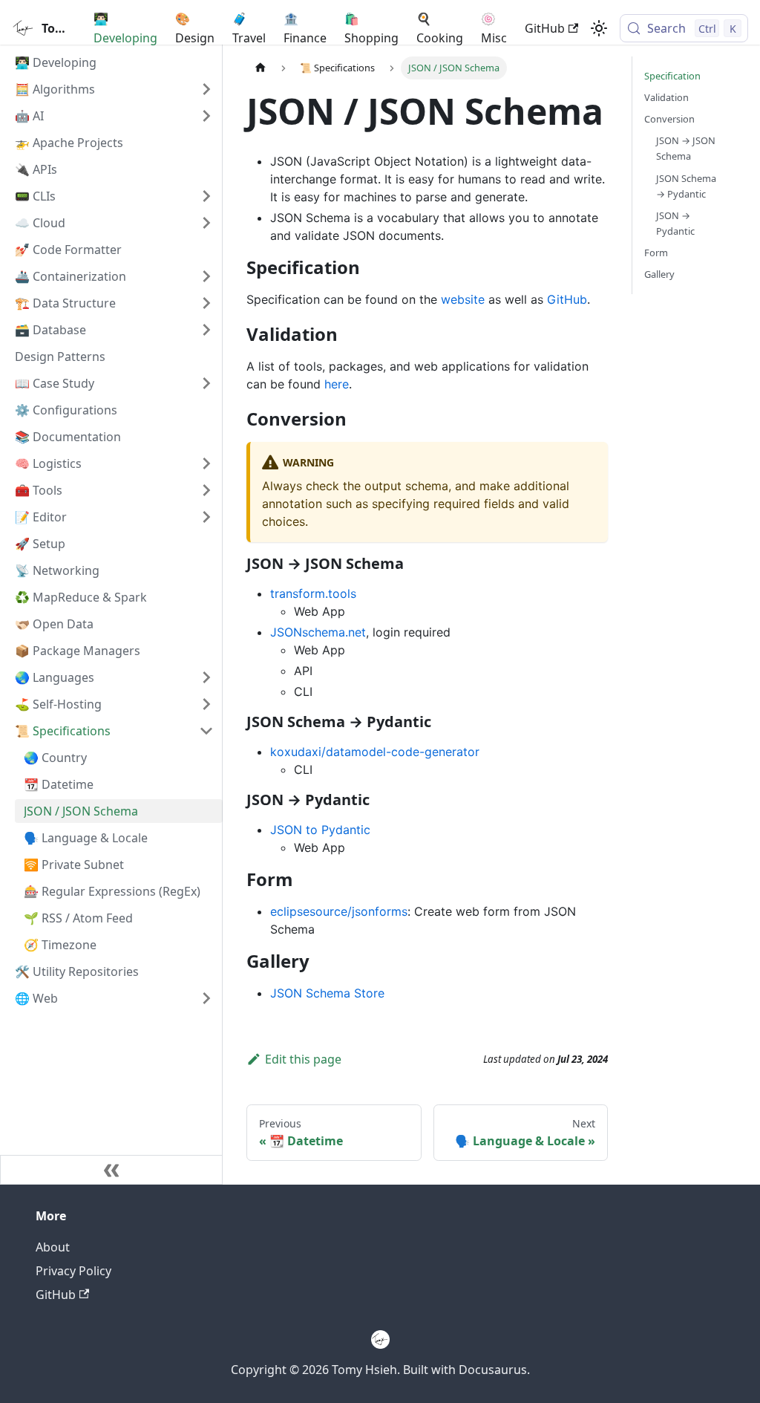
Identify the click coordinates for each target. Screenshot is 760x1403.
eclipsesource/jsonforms (338, 911)
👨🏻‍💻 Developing (125, 28)
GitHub (545, 28)
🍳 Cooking (439, 28)
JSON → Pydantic (675, 223)
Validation (666, 97)
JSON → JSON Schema (685, 148)
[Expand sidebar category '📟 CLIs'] (206, 196)
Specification (672, 75)
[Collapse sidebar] (111, 1170)
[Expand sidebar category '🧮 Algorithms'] (206, 89)
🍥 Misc (494, 28)
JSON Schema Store (327, 993)
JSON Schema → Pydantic (686, 186)
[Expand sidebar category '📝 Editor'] (206, 517)
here (336, 384)
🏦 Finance (305, 28)
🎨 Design (194, 28)
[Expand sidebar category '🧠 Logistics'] (206, 463)
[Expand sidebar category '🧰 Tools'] (206, 490)
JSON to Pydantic (320, 829)
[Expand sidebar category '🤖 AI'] (206, 116)
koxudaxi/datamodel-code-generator (374, 751)
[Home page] (260, 67)
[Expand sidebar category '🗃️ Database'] (206, 330)
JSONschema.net (318, 632)
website (463, 299)
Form (656, 252)
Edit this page (303, 1059)
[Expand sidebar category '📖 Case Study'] (206, 383)
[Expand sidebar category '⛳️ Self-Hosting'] (206, 704)
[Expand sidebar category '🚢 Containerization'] (206, 276)
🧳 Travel (249, 28)
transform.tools (313, 593)
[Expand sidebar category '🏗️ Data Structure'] (206, 303)
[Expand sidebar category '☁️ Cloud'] (206, 223)
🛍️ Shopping (371, 28)
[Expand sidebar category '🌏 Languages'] (206, 677)
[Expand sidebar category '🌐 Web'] (206, 998)
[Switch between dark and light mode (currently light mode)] (599, 28)
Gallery (659, 274)
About (53, 1247)
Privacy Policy (73, 1271)
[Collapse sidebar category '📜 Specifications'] (206, 731)
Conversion (669, 119)
